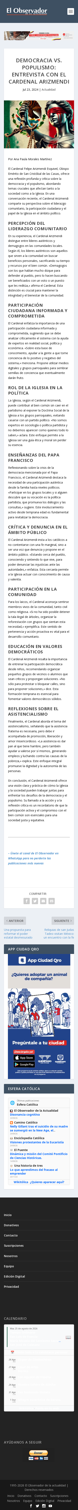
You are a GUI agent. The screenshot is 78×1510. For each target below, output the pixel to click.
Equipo (9, 1266)
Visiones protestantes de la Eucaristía (37, 1142)
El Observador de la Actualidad (36, 1110)
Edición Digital (14, 1276)
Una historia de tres (28, 1166)
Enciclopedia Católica (29, 1138)
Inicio (8, 1215)
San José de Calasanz (25, 1345)
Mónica (23, 1371)
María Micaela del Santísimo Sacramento (39, 1341)
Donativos (11, 1225)
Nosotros (10, 1256)
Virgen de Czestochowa (34, 1359)
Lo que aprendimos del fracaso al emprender (34, 1171)
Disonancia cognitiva (25, 1114)
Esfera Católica (27, 1104)
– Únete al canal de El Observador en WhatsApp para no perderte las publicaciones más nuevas (33, 858)
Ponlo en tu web (47, 1408)
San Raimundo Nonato (34, 1392)
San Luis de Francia (23, 1337)
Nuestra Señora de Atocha (37, 1384)
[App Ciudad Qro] (39, 1016)
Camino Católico (26, 1122)
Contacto (11, 1235)
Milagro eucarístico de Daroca (39, 1400)
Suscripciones (14, 1246)
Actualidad (49, 89)
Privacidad (11, 1287)
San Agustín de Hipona (34, 1377)
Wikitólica (21, 1182)
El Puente (21, 1150)
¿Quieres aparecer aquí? (47, 1182)
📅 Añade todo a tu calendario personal (39, 1352)
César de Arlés (28, 1367)
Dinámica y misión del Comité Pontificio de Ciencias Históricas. (39, 1156)
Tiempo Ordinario (22, 1332)
